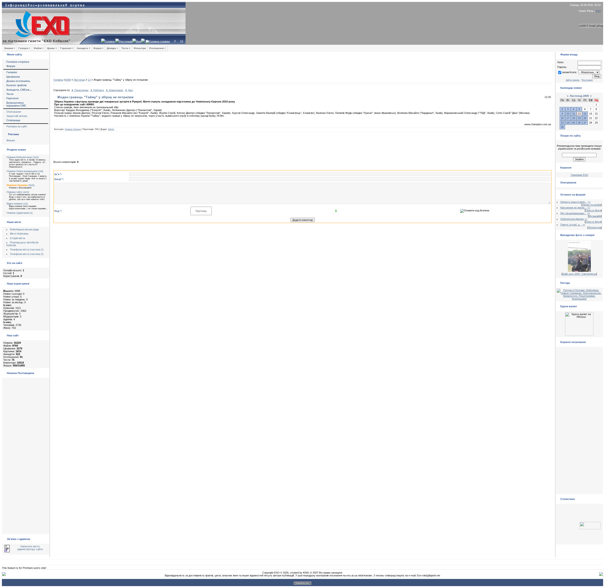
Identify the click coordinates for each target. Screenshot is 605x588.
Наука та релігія (591, 204)
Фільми (10, 140)
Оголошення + (157, 48)
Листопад (79, 79)
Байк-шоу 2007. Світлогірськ (579, 273)
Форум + (98, 48)
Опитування (13, 111)
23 (562, 122)
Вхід (138, 41)
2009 (68, 79)
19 (579, 118)
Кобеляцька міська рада (24, 229)
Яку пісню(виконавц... (573, 213)
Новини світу (14, 192)
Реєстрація (125, 41)
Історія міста (17, 238)
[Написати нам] (181, 41)
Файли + (39, 48)
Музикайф (595, 216)
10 (567, 113)
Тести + (125, 48)
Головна (110, 41)
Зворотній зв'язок (16, 116)
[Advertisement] (302, 66)
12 (89, 79)
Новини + (9, 48)
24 (567, 122)
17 (567, 118)
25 (573, 122)
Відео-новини (14, 203)
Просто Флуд (593, 210)
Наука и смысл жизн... (573, 201)
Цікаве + (52, 48)
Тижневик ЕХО (579, 175)
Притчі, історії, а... (571, 224)
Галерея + (24, 48)
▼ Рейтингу (97, 90)
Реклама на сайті (16, 126)
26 (579, 122)
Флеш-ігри (140, 48)
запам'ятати (569, 72)
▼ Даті (129, 90)
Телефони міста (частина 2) (26, 254)
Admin (111, 129)
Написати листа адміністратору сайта (30, 548)
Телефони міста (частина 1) (26, 249)
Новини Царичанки (18, 212)
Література (594, 227)
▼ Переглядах (80, 90)
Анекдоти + (83, 48)
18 (573, 118)
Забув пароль (572, 80)
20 (584, 118)
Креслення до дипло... (573, 207)
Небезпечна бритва (572, 219)
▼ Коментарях (114, 90)
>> (589, 201)
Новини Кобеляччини (19, 157)
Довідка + (112, 48)
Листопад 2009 (579, 95)
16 (562, 118)
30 (562, 127)
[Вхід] (175, 41)
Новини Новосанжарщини (22, 171)
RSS (598, 10)
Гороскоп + (66, 48)
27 (584, 122)
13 (584, 113)
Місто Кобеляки (19, 233)
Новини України (17, 185)
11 (573, 113)
